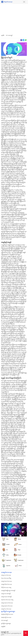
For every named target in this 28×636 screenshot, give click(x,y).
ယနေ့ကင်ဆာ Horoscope (6, 584)
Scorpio (19, 555)
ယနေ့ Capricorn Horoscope (7, 602)
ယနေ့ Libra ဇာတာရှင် (6, 593)
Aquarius (8, 565)
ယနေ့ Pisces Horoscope (6, 609)
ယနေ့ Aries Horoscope (6, 575)
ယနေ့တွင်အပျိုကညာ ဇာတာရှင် (8, 590)
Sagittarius (8, 560)
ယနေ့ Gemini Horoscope (6, 581)
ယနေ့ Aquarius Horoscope (6, 606)
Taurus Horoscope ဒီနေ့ (6, 578)
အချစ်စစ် (3, 626)
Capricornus (20, 560)
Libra (7, 555)
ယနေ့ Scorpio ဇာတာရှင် (6, 596)
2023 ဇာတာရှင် (9, 35)
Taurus (19, 539)
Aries (7, 539)
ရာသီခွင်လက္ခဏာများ (6, 623)
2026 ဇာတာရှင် (4, 620)
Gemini (7, 544)
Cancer (20, 544)
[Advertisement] (14, 19)
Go (26, 633)
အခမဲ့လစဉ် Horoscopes (6, 617)
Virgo (19, 549)
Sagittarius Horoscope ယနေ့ (7, 599)
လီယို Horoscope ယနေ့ (6, 587)
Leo (7, 549)
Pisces (20, 565)
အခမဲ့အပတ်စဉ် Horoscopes (7, 614)
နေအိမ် (2, 35)
